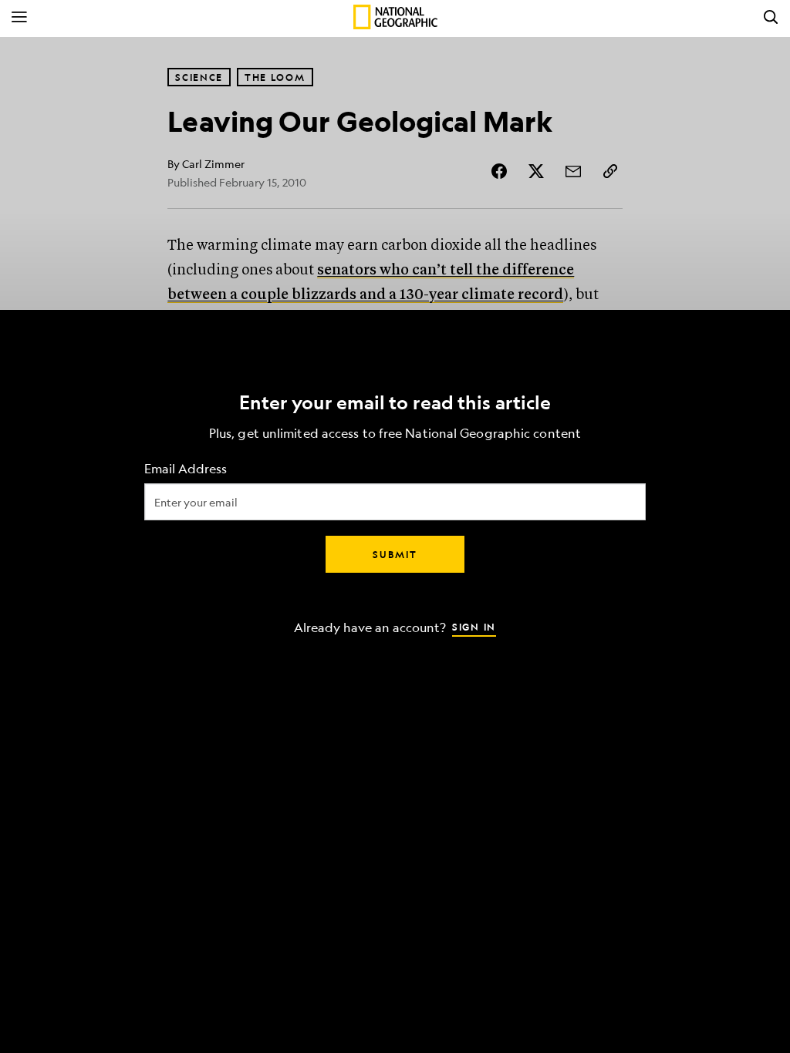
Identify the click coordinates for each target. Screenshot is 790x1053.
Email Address (185, 469)
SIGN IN (474, 627)
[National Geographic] (395, 17)
